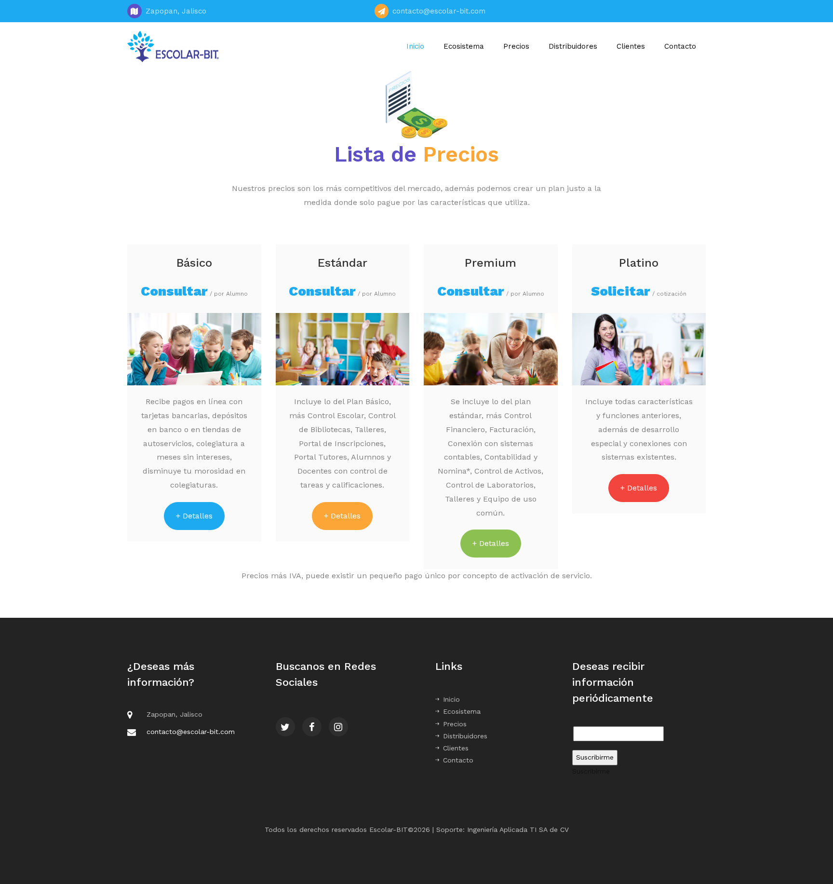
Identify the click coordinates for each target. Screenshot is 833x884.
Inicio (415, 46)
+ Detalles (194, 515)
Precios (516, 46)
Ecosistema (463, 46)
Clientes (631, 46)
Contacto (680, 46)
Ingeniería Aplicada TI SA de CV (518, 829)
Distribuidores (573, 46)
